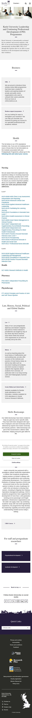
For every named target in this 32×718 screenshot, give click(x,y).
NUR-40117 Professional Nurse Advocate (15, 243)
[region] (16, 453)
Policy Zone (16, 683)
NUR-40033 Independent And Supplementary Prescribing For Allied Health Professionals (14, 230)
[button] (26, 3)
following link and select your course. (15, 154)
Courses (16, 3)
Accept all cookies (16, 454)
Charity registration (16, 678)
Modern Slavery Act (16, 681)
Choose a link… (7, 627)
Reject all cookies (16, 458)
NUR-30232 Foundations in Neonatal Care (15, 257)
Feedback (16, 647)
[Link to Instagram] (18, 601)
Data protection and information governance (16, 676)
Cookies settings (16, 462)
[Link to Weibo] (26, 601)
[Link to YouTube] (14, 601)
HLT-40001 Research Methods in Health (15, 270)
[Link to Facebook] (5, 601)
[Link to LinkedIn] (22, 601)
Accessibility (16, 642)
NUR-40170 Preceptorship (10, 238)
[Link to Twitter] (9, 601)
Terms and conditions (16, 644)
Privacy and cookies (16, 640)
